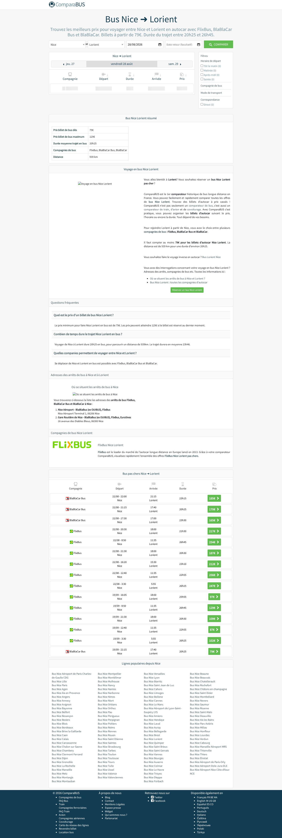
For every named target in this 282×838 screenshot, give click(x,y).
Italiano (201, 815)
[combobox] (67, 44)
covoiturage (194, 209)
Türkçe (201, 832)
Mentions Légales (115, 804)
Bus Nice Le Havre (154, 769)
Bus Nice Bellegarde (155, 731)
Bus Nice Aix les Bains (202, 719)
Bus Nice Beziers (61, 719)
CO (211, 804)
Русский (202, 821)
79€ (212, 651)
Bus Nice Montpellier (109, 673)
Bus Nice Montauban (63, 781)
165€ (212, 520)
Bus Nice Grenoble (62, 762)
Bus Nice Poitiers (107, 723)
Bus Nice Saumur (199, 704)
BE (211, 797)
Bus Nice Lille (59, 681)
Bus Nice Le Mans (153, 704)
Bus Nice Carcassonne (64, 743)
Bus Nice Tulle (106, 766)
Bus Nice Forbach (153, 781)
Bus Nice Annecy (61, 700)
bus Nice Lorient (159, 201)
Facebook (159, 800)
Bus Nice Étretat (199, 758)
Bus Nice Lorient (153, 739)
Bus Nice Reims (106, 727)
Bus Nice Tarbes (107, 750)
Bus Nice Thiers (198, 754)
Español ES (203, 804)
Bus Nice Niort (106, 700)
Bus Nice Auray (152, 727)
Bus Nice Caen (60, 735)
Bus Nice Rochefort (200, 685)
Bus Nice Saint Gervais (156, 750)
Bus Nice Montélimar (109, 677)
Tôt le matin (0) (212, 66)
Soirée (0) (209, 79)
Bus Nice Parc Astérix (201, 723)
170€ (212, 509)
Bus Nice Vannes (153, 754)
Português (203, 807)
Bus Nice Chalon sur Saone (67, 746)
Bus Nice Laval (152, 723)
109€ (212, 619)
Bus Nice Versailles (154, 673)
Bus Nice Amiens (153, 716)
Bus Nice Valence (107, 773)
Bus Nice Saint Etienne (110, 739)
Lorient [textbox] (94, 44)
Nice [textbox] (53, 44)
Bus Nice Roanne (199, 708)
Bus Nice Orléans (107, 704)
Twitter (158, 797)
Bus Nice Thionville (201, 750)
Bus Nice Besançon (62, 716)
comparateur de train (156, 209)
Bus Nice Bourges (153, 758)
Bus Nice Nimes (106, 696)
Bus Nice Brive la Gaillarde (66, 731)
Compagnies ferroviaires (73, 807)
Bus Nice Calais (60, 739)
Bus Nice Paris (59, 685)
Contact (109, 800)
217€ (212, 531)
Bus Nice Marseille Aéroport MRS (208, 746)
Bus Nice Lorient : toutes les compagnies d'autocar (178, 282)
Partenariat (111, 818)
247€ (212, 586)
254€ (212, 542)
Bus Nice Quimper (154, 743)
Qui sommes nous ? (116, 815)
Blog (107, 797)
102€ (212, 640)
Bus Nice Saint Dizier (201, 693)
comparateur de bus (201, 205)
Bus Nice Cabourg (200, 743)
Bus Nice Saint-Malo (201, 712)
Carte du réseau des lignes (74, 825)
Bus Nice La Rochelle (63, 766)
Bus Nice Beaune (199, 673)
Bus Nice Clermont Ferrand (67, 754)
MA (215, 797)
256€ (212, 575)
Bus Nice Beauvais (200, 677)
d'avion (175, 209)
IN (207, 800)
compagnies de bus (155, 231)
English (201, 800)
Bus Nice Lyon (152, 677)
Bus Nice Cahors (153, 689)
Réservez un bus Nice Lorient (187, 290)
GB (214, 800)
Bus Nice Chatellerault (202, 681)
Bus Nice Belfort (61, 712)
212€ (212, 564)
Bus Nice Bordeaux (62, 727)
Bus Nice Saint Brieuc (155, 746)
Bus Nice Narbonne (109, 693)
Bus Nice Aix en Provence (66, 693)
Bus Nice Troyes (153, 773)
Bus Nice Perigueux (108, 716)
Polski (200, 828)
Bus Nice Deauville (200, 716)
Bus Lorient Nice (211, 257)
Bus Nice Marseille (62, 769)
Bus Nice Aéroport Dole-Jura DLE (208, 766)
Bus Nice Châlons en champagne (208, 689)
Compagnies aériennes (72, 818)
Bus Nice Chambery (63, 750)
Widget (109, 811)
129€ (212, 608)
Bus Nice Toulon (107, 754)
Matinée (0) (210, 70)
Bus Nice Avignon (61, 704)
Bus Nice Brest (152, 735)
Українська (203, 825)
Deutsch (201, 811)
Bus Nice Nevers (199, 700)
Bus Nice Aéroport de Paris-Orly (207, 762)
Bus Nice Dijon (60, 758)
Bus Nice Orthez (107, 708)
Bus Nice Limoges (154, 693)
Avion (62, 815)
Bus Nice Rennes (107, 731)
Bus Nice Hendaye (154, 719)
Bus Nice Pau (105, 712)
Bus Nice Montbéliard (202, 696)
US (210, 800)
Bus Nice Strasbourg (109, 746)
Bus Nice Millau (198, 727)
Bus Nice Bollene (153, 696)
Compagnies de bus (70, 797)
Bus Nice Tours (106, 762)
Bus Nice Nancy (106, 685)
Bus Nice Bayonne (62, 708)
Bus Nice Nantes (107, 689)
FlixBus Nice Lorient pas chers (181, 456)
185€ (212, 498)
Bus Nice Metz (59, 773)
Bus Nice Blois (60, 723)
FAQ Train (64, 811)
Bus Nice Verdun (199, 739)
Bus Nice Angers (61, 696)
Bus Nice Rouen (106, 735)
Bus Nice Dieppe (153, 777)
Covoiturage (66, 821)
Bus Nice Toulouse (108, 758)
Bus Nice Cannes (153, 700)
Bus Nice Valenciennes (110, 777)
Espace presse (113, 807)
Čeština (201, 818)
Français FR (203, 797)
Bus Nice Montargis (62, 777)
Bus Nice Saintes (107, 743)
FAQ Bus (63, 800)
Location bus (66, 832)
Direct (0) (209, 104)
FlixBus (102, 452)
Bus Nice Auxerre (153, 762)
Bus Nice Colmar (153, 766)
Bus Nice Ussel (106, 769)
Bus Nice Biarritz (153, 681)
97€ (212, 597)
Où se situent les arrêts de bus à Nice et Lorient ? (177, 278)
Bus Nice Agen (60, 689)
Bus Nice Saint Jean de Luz (159, 685)
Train (62, 804)
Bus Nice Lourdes (199, 735)
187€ (212, 553)
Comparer (220, 44)
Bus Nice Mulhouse (108, 681)
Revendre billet (67, 828)
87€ (212, 629)
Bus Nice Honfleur (200, 731)
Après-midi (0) (211, 75)
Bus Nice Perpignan (109, 719)
